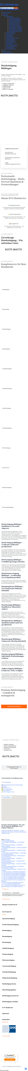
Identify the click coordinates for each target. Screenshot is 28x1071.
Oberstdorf (16, 830)
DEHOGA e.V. (7, 787)
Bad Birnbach (10, 830)
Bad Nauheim (23, 832)
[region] (1, 50)
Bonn (8, 833)
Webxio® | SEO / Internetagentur (10, 1067)
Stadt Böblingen (7, 782)
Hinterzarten (11, 832)
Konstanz (3, 830)
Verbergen (7, 839)
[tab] (14, 706)
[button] (14, 103)
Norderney (3, 833)
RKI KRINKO (6, 790)
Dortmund (16, 832)
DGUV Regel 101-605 (8, 792)
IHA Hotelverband (7, 789)
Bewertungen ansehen (10, 1059)
